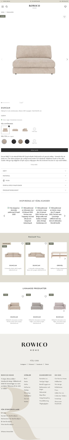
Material (6, 176)
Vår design (58, 384)
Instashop (58, 399)
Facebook (39, 364)
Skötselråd (42, 392)
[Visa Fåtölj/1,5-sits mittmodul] (5, 130)
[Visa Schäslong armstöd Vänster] (25, 130)
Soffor (2, 12)
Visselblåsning (44, 401)
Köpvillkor (42, 395)
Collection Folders (60, 396)
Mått (5, 171)
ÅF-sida (3, 413)
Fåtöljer (26, 390)
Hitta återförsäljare (7, 424)
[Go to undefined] (5, 102)
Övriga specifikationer (12, 185)
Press (56, 390)
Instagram (23, 364)
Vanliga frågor (44, 381)
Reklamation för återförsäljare (11, 419)
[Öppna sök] (6, 6)
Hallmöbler (27, 396)
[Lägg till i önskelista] (64, 17)
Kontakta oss (43, 379)
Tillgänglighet (43, 404)
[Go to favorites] (65, 6)
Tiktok (47, 364)
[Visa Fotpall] (15, 130)
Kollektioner (58, 387)
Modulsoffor (10, 12)
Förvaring (27, 393)
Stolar (26, 381)
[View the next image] (65, 258)
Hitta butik (34, 150)
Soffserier (27, 387)
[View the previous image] (4, 258)
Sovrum (26, 399)
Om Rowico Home (61, 379)
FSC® (8, 180)
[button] (14, 215)
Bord (25, 379)
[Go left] (2, 59)
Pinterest (31, 364)
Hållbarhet (58, 381)
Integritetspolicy (44, 398)
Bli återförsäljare (6, 421)
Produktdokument (11, 190)
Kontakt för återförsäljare (9, 416)
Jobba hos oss (59, 393)
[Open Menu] (3, 6)
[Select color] (4, 141)
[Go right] (67, 59)
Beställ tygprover (44, 384)
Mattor (26, 401)
